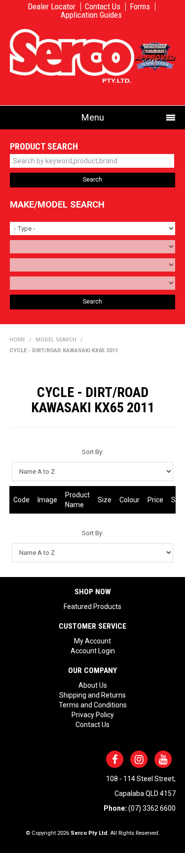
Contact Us (102, 6)
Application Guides (91, 15)
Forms (140, 6)
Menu (92, 117)
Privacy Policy (93, 715)
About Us (92, 685)
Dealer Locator (51, 6)
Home (17, 339)
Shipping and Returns (92, 695)
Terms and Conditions (93, 705)
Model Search (56, 339)
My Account (92, 641)
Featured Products (92, 606)
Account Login (93, 651)
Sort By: (93, 452)
